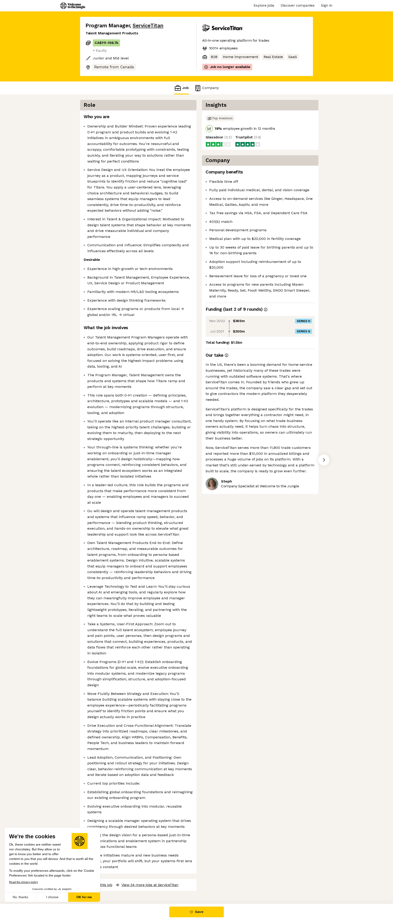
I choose (52, 897)
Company (210, 88)
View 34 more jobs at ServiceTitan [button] (149, 885)
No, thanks (20, 897)
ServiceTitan (148, 26)
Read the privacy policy (23, 882)
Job (185, 88)
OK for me (84, 897)
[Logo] (72, 6)
